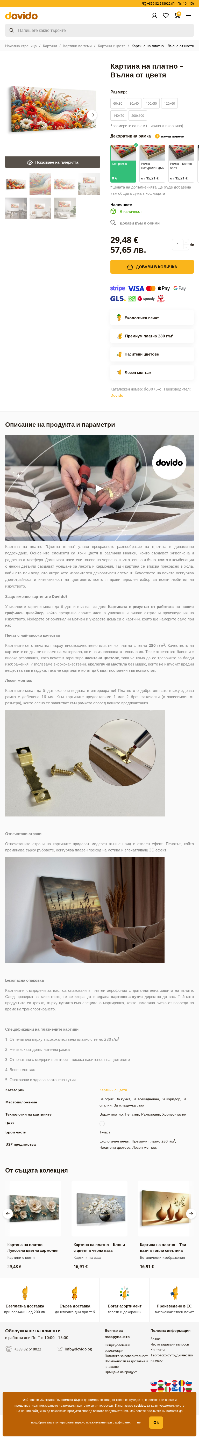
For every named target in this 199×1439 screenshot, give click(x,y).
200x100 (137, 115)
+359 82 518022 (27, 1348)
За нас (156, 1338)
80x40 (134, 103)
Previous (8, 1214)
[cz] (168, 1382)
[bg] (189, 1388)
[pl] (154, 1388)
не (139, 1422)
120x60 (169, 103)
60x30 (117, 103)
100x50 (151, 103)
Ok (156, 1422)
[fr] (182, 1388)
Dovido (116, 395)
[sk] (154, 1382)
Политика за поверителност (126, 1356)
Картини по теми (77, 45)
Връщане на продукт (121, 1372)
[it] (168, 1388)
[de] (161, 1388)
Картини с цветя (111, 45)
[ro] (182, 1382)
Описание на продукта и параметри (60, 424)
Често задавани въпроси (170, 1344)
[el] (175, 1388)
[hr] (175, 1382)
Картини (50, 45)
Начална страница (21, 45)
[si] (189, 1382)
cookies (139, 1405)
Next (92, 115)
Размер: (119, 92)
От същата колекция (36, 1170)
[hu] (161, 1382)
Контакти (158, 1349)
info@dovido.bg (78, 1348)
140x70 (118, 115)
